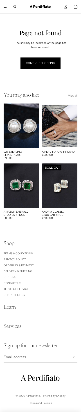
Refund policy (14, 295)
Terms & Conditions (18, 253)
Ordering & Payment (19, 265)
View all (72, 95)
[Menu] (5, 7)
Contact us (12, 283)
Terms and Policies (40, 403)
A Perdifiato (33, 396)
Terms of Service (16, 289)
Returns (10, 277)
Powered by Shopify (53, 396)
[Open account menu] (66, 7)
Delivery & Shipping (18, 271)
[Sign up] (72, 357)
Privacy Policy (15, 259)
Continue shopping (40, 63)
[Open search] (15, 7)
